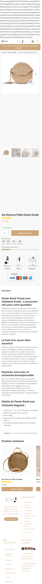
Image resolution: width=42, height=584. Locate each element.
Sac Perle (8, 560)
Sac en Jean (9, 582)
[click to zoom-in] (21, 74)
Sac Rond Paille (11, 52)
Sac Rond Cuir (10, 569)
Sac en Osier (16, 433)
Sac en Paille (9, 549)
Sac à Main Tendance (8, 555)
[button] (35, 74)
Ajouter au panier (25, 233)
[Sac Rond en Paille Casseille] (17, 461)
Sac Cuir (8, 577)
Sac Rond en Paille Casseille (12, 479)
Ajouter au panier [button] (17, 489)
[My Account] (32, 41)
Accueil (4, 52)
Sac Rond (23, 433)
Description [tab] (6, 291)
